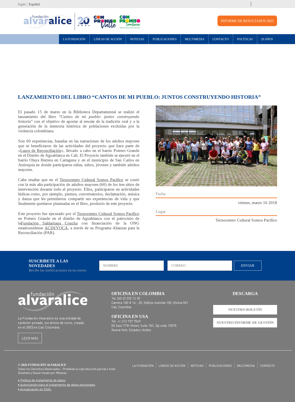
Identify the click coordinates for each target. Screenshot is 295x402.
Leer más (30, 338)
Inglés (22, 4)
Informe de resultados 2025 (247, 21)
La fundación (143, 365)
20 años (267, 39)
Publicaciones (165, 39)
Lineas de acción (172, 365)
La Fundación (74, 39)
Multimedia (194, 39)
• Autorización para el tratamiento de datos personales (56, 384)
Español (34, 4)
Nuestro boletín (245, 309)
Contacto (221, 39)
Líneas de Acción (108, 39)
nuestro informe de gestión (245, 322)
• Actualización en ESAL (35, 389)
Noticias (137, 39)
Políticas (245, 39)
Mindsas (61, 373)
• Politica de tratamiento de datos (41, 380)
